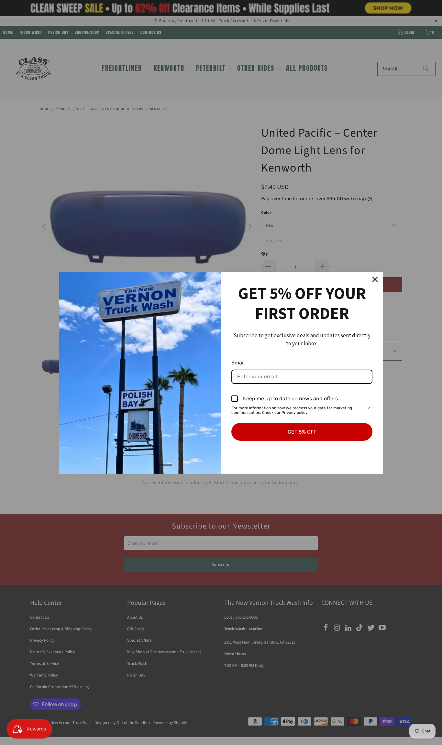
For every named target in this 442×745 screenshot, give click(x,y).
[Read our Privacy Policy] (368, 409)
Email (238, 363)
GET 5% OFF (302, 432)
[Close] (375, 279)
